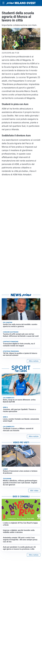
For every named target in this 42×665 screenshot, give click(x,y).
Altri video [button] (34, 490)
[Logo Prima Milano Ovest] (21, 3)
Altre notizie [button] (33, 361)
